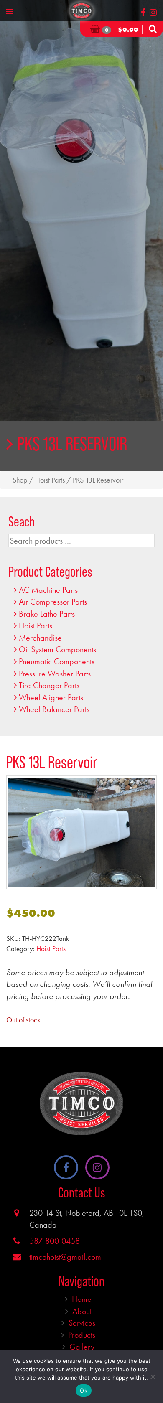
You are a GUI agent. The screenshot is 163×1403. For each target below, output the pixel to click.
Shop (20, 480)
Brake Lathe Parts (47, 613)
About (82, 1311)
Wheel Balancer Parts (54, 709)
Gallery (81, 1346)
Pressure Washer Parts (55, 673)
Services (82, 1322)
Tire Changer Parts (49, 685)
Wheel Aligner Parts (51, 697)
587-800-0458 (54, 1240)
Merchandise (40, 637)
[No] (152, 1376)
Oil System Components (57, 649)
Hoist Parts (50, 480)
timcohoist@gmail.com (65, 1256)
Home (82, 1299)
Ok (83, 1390)
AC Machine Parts (48, 590)
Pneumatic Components (56, 661)
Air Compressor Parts (53, 601)
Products (81, 1334)
